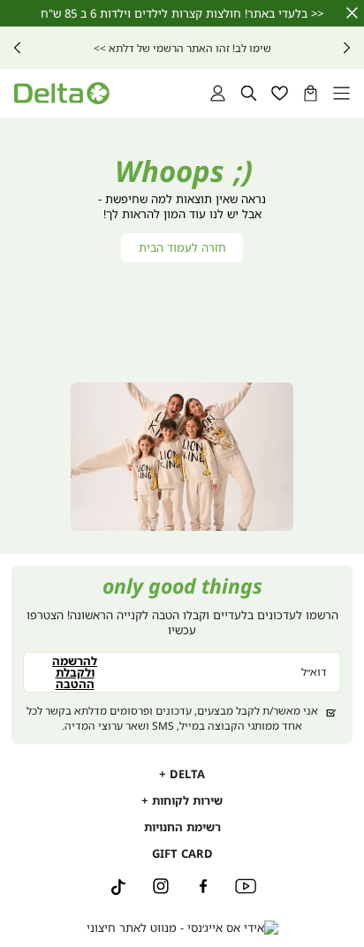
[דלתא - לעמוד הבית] (61, 93)
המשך (17, 48)
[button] (310, 93)
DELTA (185, 774)
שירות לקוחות (185, 800)
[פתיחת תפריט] (341, 93)
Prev (347, 48)
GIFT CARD (182, 853)
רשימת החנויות (182, 827)
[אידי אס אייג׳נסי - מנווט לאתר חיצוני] (182, 928)
